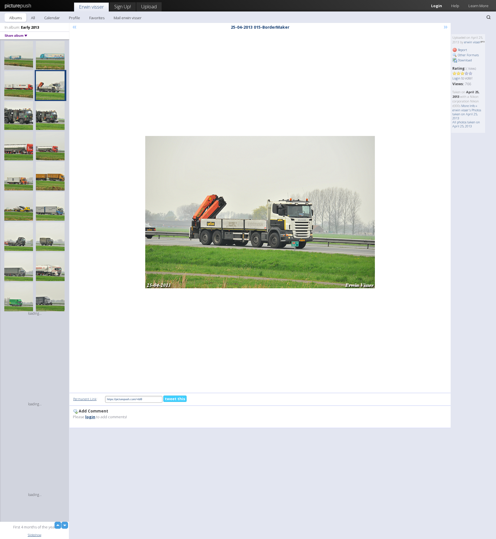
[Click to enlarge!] (260, 212)
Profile (74, 17)
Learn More (478, 5)
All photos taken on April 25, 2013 (466, 124)
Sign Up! (122, 6)
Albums (15, 17)
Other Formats (468, 55)
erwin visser (472, 42)
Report (462, 50)
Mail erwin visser (128, 17)
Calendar (52, 17)
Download (464, 60)
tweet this (175, 398)
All (33, 17)
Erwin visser (91, 6)
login (90, 416)
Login (436, 5)
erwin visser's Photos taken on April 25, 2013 (466, 114)
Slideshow (34, 535)
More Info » (469, 106)
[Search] (488, 17)
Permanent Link (84, 399)
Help (455, 5)
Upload (149, 6)
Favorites (96, 17)
